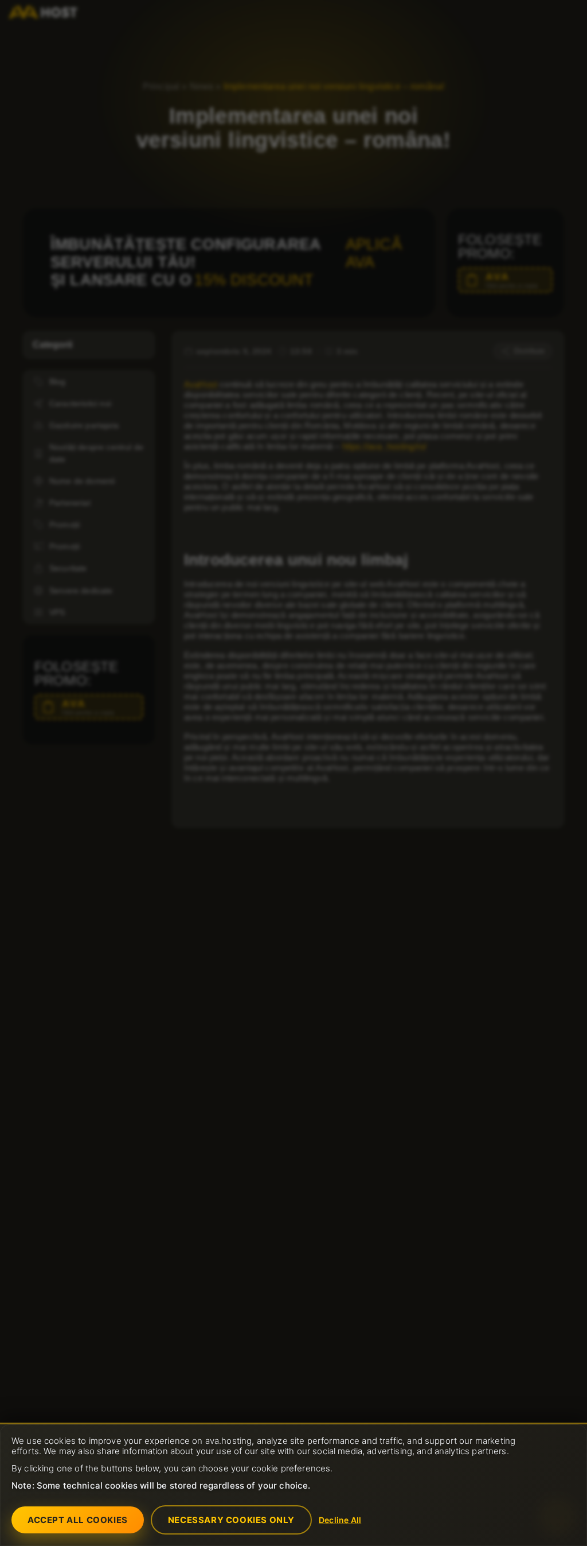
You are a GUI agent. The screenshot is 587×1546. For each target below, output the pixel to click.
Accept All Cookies (78, 1519)
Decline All (340, 1520)
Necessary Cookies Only (231, 1519)
